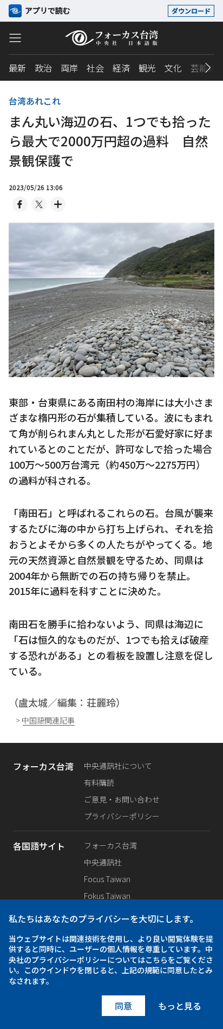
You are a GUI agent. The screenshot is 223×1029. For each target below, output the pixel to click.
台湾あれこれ (35, 101)
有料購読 (99, 782)
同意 (123, 1005)
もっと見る (179, 1005)
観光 (147, 67)
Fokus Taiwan (107, 895)
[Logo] (111, 38)
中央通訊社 (103, 862)
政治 (43, 67)
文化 (173, 67)
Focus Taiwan (107, 878)
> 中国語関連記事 (45, 720)
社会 (95, 67)
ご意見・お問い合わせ (122, 799)
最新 (17, 67)
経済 (121, 67)
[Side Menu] (15, 37)
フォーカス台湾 (110, 845)
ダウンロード (191, 10)
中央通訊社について (118, 765)
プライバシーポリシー (122, 816)
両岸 (69, 67)
